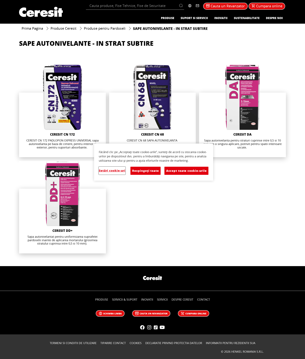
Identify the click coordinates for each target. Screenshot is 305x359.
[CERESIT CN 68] (152, 111)
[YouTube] (162, 327)
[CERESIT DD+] (62, 207)
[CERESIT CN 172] (62, 111)
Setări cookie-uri (112, 170)
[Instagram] (149, 327)
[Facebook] (142, 327)
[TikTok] (156, 327)
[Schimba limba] (190, 6)
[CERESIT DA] (242, 111)
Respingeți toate (145, 171)
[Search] (181, 6)
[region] (153, 162)
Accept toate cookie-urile (186, 171)
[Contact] (197, 6)
